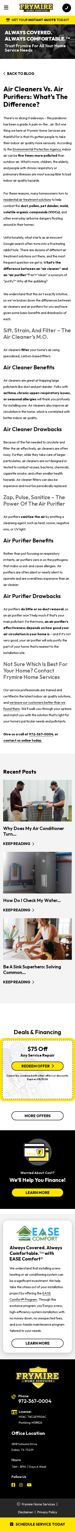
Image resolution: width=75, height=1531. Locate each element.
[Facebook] (13, 1485)
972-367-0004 (41, 734)
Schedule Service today (40, 1524)
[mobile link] (66, 8)
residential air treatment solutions (27, 199)
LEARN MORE (38, 1192)
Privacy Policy (47, 1512)
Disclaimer (25, 1512)
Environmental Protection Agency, (36, 149)
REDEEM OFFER (35, 1066)
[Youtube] (29, 1485)
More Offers (38, 1115)
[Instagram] (21, 1485)
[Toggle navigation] (6, 8)
